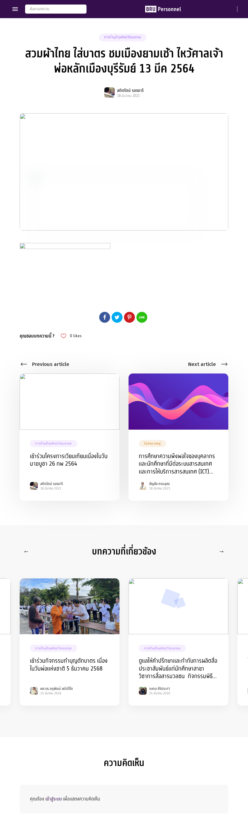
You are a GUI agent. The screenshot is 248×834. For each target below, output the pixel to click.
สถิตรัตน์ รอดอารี (130, 90)
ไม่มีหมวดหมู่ (152, 443)
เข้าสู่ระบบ (53, 799)
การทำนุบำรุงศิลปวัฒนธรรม (122, 37)
